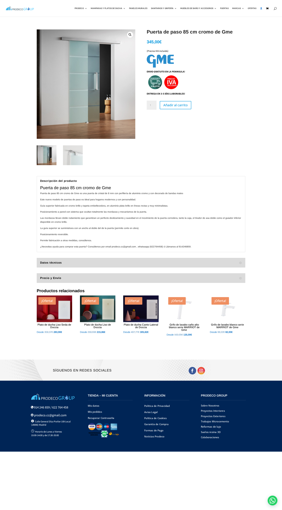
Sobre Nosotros (210, 405)
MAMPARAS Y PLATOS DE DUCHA (106, 8)
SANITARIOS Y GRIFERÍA (162, 8)
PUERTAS (224, 8)
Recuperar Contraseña (101, 418)
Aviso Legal (151, 412)
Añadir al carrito (175, 105)
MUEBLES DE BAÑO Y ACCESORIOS (196, 8)
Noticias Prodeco (154, 436)
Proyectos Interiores (213, 410)
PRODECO (79, 8)
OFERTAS (252, 8)
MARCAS (236, 8)
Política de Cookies (155, 418)
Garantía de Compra (156, 424)
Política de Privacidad (157, 405)
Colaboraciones (210, 437)
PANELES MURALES (138, 8)
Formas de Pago (153, 430)
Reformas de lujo (211, 426)
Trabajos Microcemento (215, 421)
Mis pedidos (95, 411)
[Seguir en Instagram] (201, 370)
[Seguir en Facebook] (192, 370)
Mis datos (93, 405)
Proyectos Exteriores (213, 416)
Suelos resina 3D (211, 432)
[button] (130, 35)
